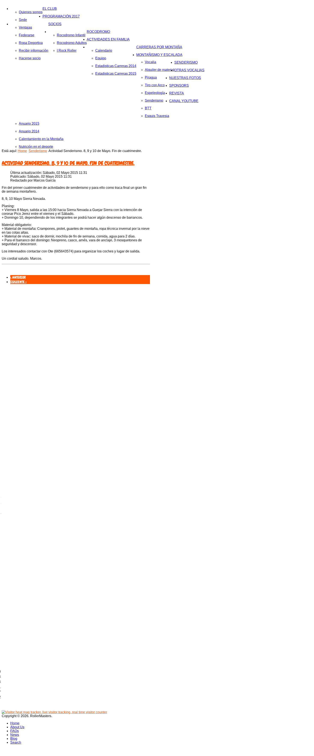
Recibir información (33, 50)
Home (22, 151)
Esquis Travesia (157, 116)
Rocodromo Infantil (71, 35)
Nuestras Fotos (185, 78)
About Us (17, 727)
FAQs (14, 731)
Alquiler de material (159, 70)
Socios (55, 24)
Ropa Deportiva (31, 43)
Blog (13, 738)
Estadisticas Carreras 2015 (115, 73)
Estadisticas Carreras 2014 (115, 66)
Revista (176, 93)
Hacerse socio (30, 58)
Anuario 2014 (29, 131)
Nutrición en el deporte (36, 146)
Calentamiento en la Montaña (41, 139)
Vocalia (150, 62)
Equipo (100, 58)
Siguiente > (18, 282)
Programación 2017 (61, 16)
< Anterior (18, 277)
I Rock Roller (66, 50)
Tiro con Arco (155, 85)
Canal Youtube (183, 101)
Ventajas (25, 27)
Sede (23, 20)
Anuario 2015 (29, 123)
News (14, 735)
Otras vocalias (189, 70)
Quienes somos (31, 12)
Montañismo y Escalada (159, 55)
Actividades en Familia (108, 39)
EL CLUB (50, 8)
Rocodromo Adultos (72, 43)
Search (15, 742)
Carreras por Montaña (159, 47)
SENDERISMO (186, 62)
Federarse (26, 35)
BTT (148, 108)
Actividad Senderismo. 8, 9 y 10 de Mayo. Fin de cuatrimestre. (68, 163)
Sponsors (179, 85)
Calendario (103, 50)
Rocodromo (98, 32)
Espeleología (155, 93)
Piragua (151, 77)
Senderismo (154, 100)
